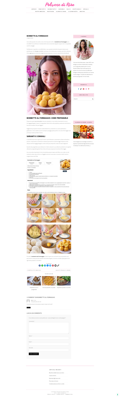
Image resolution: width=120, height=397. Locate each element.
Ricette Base (50, 11)
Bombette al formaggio (37, 36)
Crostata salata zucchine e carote (56, 383)
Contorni (61, 9)
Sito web (31, 347)
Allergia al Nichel (61, 11)
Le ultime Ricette (73, 11)
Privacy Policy (51, 394)
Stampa (65, 171)
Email (30, 341)
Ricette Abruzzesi (40, 11)
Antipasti (34, 9)
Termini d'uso (69, 394)
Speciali (85, 9)
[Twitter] (50, 265)
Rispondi (28, 307)
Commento (32, 321)
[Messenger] (47, 265)
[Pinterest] (53, 265)
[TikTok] (80, 89)
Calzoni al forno (52, 375)
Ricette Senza (76, 9)
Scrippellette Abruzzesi (34, 270)
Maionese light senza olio (54, 378)
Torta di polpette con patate (48, 287)
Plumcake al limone (53, 381)
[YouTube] (83, 89)
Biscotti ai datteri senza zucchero (56, 372)
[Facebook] (39, 265)
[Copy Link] (58, 265)
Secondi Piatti (51, 9)
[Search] (93, 99)
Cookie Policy (60, 394)
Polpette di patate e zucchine (63, 287)
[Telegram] (45, 265)
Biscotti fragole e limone (63, 270)
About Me (82, 11)
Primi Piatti (42, 9)
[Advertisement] (60, 24)
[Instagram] (86, 89)
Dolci (68, 9)
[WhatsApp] (42, 265)
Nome (30, 336)
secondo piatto (38, 121)
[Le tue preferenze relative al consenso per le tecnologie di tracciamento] (117, 394)
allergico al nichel (39, 51)
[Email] (55, 265)
